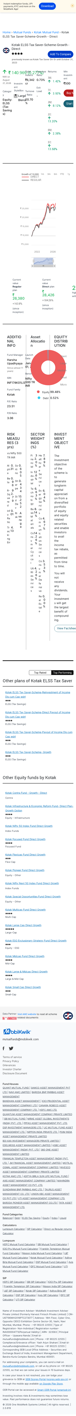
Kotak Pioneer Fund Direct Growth (24, 870)
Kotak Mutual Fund (46, 32)
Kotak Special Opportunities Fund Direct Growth (33, 896)
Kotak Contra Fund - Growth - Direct (26, 792)
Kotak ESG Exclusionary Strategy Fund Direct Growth (35, 940)
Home (7, 32)
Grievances (9, 1065)
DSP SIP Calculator (26, 1295)
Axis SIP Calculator (48, 1295)
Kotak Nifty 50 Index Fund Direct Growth (28, 825)
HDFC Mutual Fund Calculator (19, 1244)
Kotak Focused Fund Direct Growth (25, 839)
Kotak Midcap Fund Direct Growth (24, 956)
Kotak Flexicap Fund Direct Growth (25, 854)
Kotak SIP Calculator (37, 1290)
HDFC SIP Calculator (14, 1281)
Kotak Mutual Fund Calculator (46, 1257)
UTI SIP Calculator (25, 1299)
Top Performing (62, 672)
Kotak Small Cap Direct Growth (23, 987)
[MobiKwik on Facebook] (3, 1048)
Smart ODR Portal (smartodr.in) (54, 1389)
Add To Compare (60, 54)
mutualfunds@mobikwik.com (21, 1039)
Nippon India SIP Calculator (57, 1286)
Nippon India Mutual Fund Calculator (42, 1253)
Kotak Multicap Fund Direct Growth (25, 909)
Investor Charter (12, 1069)
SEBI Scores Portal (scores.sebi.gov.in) (46, 1379)
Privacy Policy (11, 1061)
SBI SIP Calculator (36, 1281)
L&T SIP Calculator (14, 1290)
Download (47, 6)
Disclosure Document (15, 1073)
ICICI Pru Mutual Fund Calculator (20, 1248)
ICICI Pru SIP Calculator (60, 1281)
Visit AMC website (26, 1014)
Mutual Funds (22, 32)
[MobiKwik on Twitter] (11, 1048)
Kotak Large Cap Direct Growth (23, 925)
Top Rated (40, 672)
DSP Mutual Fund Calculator (51, 1262)
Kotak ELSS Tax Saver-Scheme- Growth (28, 752)
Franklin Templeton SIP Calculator (22, 1286)
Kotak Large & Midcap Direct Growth (26, 971)
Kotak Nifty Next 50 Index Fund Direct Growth (32, 883)
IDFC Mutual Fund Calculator (46, 1266)
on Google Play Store (51, 1383)
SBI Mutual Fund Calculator (52, 1244)
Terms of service (12, 1057)
